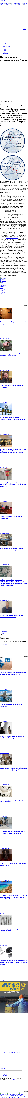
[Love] (2, 3)
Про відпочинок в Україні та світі (12, 1052)
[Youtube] (3, 5)
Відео (4, 47)
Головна (5, 43)
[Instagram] (13, 3)
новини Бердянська (12, 1079)
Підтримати (6, 52)
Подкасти (5, 49)
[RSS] (24, 5)
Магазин (5, 53)
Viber (21, 1094)
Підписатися (3, 644)
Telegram (13, 1094)
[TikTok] (8, 5)
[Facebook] (7, 3)
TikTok (17, 1096)
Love (5, 1093)
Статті (4, 50)
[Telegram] (20, 3)
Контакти (5, 1075)
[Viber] (25, 3)
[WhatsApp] (14, 5)
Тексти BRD (6, 46)
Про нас (5, 1074)
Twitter (12, 1097)
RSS (19, 1097)
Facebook (16, 1093)
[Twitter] (20, 5)
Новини (5, 45)
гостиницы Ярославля (12, 238)
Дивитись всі (3, 633)
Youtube (7, 1096)
